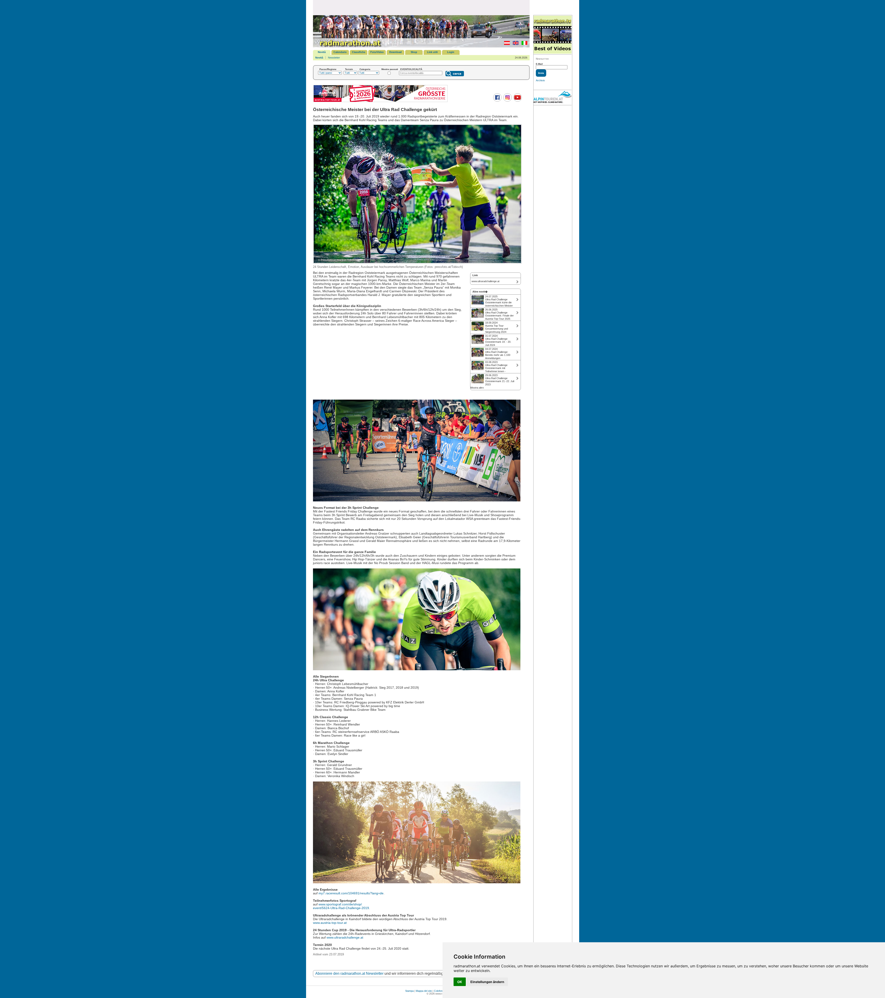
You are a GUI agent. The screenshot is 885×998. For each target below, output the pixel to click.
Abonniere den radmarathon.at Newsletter (349, 973)
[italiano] (523, 44)
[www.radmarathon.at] (347, 46)
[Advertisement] (421, 7)
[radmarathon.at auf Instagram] (507, 100)
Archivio (540, 80)
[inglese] (514, 44)
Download (395, 52)
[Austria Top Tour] (380, 101)
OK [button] (459, 982)
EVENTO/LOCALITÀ (411, 69)
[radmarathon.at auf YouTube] (517, 100)
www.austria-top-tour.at (330, 923)
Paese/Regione (327, 69)
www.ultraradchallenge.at (345, 937)
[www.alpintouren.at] (553, 97)
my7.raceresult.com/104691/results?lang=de (351, 893)
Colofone (439, 990)
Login (450, 52)
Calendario (340, 52)
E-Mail (539, 64)
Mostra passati (389, 69)
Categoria (365, 69)
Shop (414, 52)
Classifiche (358, 52)
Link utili (432, 52)
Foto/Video (377, 52)
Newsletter (334, 57)
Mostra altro (477, 387)
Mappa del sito (424, 990)
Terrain (349, 69)
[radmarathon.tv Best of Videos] (553, 35)
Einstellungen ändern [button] (487, 982)
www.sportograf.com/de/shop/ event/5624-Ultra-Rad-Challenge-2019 (341, 906)
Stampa (409, 990)
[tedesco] (506, 44)
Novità (322, 52)
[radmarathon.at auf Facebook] (497, 100)
